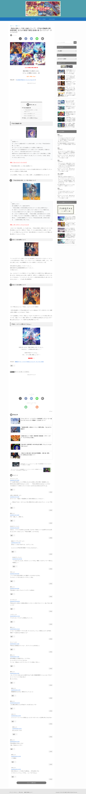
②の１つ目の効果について (29, 113)
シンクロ (23, 371)
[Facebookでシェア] (25, 38)
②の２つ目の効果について (29, 115)
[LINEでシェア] (37, 38)
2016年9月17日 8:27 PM (15, 542)
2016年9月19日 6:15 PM (14, 673)
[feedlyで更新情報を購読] (25, 407)
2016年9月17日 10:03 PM (17, 558)
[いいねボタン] (11, 366)
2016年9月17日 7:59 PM (14, 515)
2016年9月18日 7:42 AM (14, 643)
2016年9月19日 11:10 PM (16, 715)
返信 (51, 492)
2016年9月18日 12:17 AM (15, 616)
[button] (42, 38)
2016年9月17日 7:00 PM (14, 480)
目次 (31, 104)
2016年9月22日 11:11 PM (14, 741)
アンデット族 (18, 371)
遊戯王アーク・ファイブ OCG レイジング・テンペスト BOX (29, 361)
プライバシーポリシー (13, 792)
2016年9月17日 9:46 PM (14, 588)
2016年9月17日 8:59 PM (14, 573)
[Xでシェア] (20, 38)
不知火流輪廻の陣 (27, 107)
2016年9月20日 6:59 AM (16, 728)
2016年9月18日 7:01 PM (14, 656)
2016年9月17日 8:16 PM (14, 527)
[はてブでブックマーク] (31, 38)
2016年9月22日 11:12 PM (16, 756)
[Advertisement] (31, 92)
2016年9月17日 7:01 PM (14, 496)
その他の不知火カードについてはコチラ (25, 79)
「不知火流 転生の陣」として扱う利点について (31, 111)
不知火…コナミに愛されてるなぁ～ (30, 117)
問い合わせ (21, 792)
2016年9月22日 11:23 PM (16, 769)
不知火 (28, 371)
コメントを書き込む (31, 782)
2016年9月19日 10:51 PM (15, 702)
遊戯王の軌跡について (28, 792)
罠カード (12, 371)
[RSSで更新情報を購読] (37, 407)
